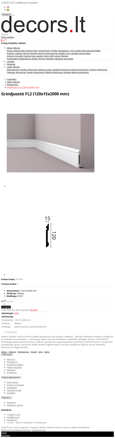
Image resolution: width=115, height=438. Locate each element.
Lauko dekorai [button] (13, 67)
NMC (16, 313)
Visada (34, 352)
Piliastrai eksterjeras (54, 72)
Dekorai (12, 352)
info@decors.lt (21, 2)
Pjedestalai (12, 58)
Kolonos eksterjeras (98, 69)
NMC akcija (55, 56)
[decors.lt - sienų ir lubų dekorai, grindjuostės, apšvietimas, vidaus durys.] (43, 31)
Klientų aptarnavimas (10, 378)
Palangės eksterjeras (16, 72)
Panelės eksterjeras (35, 72)
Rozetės (11, 53)
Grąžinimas (12, 372)
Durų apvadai (72, 53)
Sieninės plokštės (46, 58)
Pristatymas (12, 362)
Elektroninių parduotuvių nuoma (15, 430)
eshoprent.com (39, 430)
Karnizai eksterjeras (80, 69)
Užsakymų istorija (15, 405)
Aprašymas (12, 331)
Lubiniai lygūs (19, 50)
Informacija (6, 355)
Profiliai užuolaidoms (60, 50)
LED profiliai (75, 50)
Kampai (82, 53)
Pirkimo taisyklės (14, 367)
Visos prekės (12, 382)
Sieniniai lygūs (31, 50)
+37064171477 (8, 2)
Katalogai (11, 64)
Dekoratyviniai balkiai (91, 50)
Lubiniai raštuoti (22, 53)
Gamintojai (12, 387)
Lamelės (10, 61)
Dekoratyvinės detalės (55, 53)
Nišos (47, 56)
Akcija (10, 50)
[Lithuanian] (8, 10)
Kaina (46, 352)
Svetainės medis (14, 390)
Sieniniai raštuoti (37, 53)
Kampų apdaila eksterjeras (58, 69)
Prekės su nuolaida (15, 385)
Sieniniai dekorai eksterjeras (76, 72)
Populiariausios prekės (27, 58)
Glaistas (42, 69)
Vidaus (4, 352)
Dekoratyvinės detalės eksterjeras (22, 69)
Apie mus (11, 359)
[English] (8, 7)
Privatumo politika (15, 364)
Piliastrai (64, 56)
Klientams (6, 398)
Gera (40, 352)
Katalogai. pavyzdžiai (63, 58)
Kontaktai (33, 2)
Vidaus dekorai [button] (13, 48)
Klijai (88, 53)
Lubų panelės (37, 56)
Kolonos (11, 56)
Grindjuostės (44, 50)
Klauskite (34, 309)
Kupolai (27, 56)
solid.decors (12, 420)
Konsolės (19, 56)
